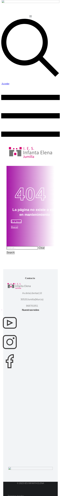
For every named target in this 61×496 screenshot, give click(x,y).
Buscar (14, 227)
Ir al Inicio (16, 221)
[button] (30, 16)
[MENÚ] (30, 145)
